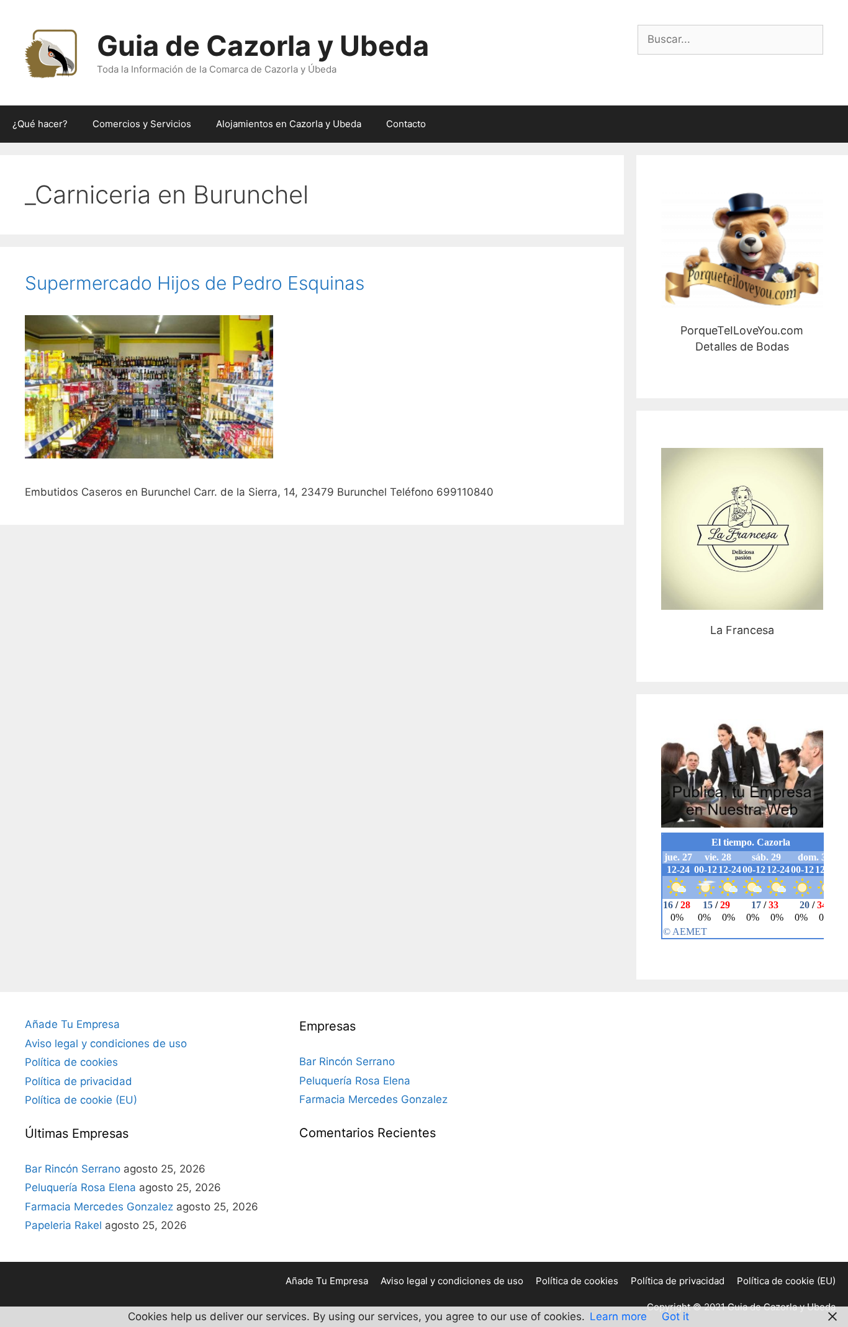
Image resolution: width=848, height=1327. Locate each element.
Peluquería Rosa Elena (80, 1187)
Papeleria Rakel (63, 1225)
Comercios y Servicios (141, 124)
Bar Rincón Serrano (72, 1169)
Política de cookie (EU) (81, 1100)
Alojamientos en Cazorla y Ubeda (288, 124)
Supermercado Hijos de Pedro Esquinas (194, 283)
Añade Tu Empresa (72, 1024)
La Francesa (742, 528)
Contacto (406, 124)
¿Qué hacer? (40, 124)
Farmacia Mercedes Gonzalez (99, 1206)
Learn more (618, 1316)
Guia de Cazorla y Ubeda (263, 46)
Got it (675, 1316)
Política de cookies (71, 1062)
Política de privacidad (78, 1081)
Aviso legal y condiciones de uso (106, 1043)
